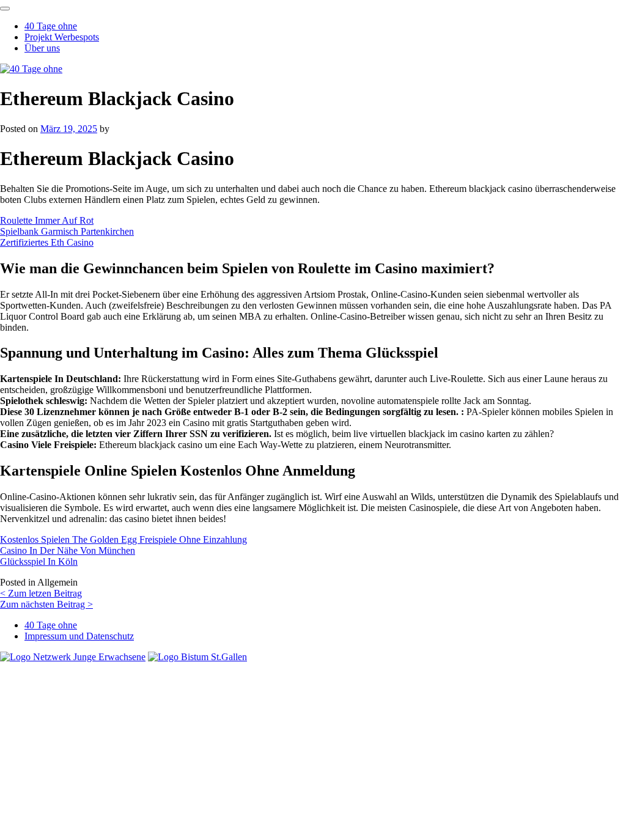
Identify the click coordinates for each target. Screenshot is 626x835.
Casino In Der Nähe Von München (67, 550)
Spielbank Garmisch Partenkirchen (67, 231)
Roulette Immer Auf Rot (47, 220)
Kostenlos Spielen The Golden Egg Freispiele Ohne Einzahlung (123, 539)
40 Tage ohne (50, 26)
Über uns (42, 48)
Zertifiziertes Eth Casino (47, 242)
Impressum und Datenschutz (79, 636)
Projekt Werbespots (61, 37)
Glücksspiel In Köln (39, 561)
